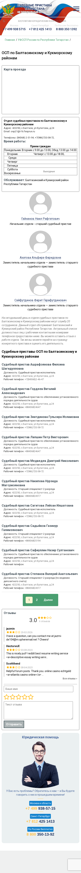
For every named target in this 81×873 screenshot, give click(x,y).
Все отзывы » (70, 678)
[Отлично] (24, 697)
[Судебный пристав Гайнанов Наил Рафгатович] (40, 212)
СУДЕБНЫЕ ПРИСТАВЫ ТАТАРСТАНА (34, 9)
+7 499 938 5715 (14, 29)
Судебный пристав (33, 366)
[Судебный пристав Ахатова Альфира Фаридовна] (40, 251)
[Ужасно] (6, 697)
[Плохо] (12, 697)
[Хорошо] (18, 697)
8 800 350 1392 (66, 29)
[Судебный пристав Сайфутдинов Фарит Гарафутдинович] (40, 293)
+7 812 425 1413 (40, 29)
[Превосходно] (31, 697)
